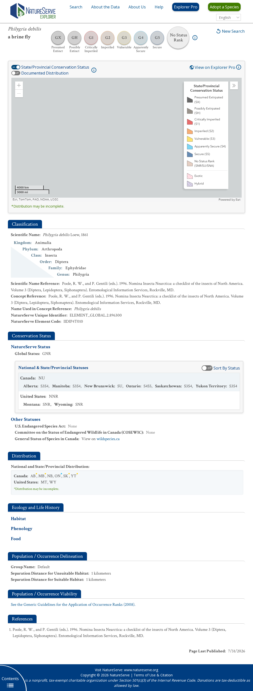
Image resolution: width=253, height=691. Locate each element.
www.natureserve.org (141, 669)
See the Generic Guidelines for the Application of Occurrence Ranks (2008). (73, 604)
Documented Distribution (44, 73)
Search (76, 7)
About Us (137, 7)
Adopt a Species (224, 7)
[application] (126, 140)
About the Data (105, 7)
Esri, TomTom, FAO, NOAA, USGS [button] (35, 199)
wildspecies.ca (108, 439)
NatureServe (120, 675)
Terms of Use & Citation (153, 675)
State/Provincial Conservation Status (55, 67)
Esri (238, 199)
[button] (19, 85)
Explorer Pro (185, 7)
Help (159, 7)
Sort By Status (226, 368)
